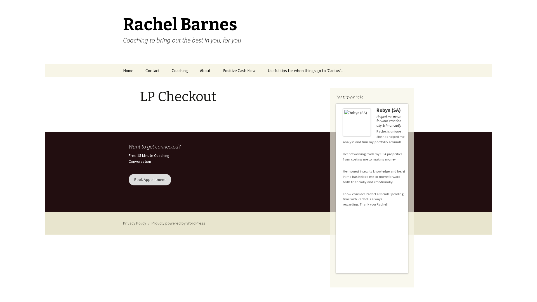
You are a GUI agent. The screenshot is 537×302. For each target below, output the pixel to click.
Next (401, 250)
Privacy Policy (134, 223)
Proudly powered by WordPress (178, 223)
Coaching (180, 70)
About (205, 70)
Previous (396, 250)
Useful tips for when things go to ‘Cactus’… (306, 70)
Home (128, 70)
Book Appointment (150, 179)
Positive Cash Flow (239, 70)
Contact (152, 70)
